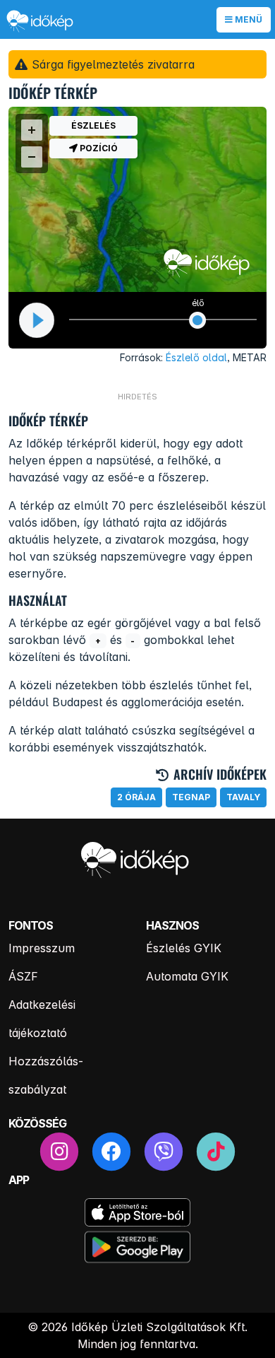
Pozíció (98, 148)
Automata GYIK (187, 976)
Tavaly (243, 797)
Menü (247, 19)
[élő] (198, 320)
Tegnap (191, 797)
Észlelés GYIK (183, 948)
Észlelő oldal (196, 357)
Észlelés (93, 125)
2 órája (136, 797)
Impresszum (41, 948)
